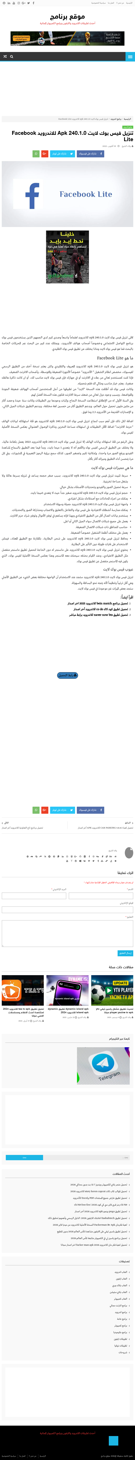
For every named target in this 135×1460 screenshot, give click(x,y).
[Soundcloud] (31, 856)
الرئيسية (129, 3)
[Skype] (36, 856)
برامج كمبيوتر (120, 1325)
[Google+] (75, 856)
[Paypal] (58, 856)
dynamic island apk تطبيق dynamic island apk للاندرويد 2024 (68, 1011)
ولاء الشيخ (126, 146)
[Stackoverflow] (110, 861)
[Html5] (71, 856)
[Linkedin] (62, 856)
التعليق (129, 917)
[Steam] (106, 861)
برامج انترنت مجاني (118, 1305)
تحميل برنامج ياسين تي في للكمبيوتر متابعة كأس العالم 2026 (99, 1238)
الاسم (130, 889)
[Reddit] (49, 856)
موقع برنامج (67, 17)
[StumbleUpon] (102, 861)
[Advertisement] (67, 89)
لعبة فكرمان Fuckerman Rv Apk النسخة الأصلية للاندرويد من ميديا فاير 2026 (90, 1224)
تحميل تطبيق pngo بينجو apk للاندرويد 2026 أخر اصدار (101, 1211)
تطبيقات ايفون (120, 1339)
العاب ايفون (121, 1278)
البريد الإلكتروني (58, 889)
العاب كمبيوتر (120, 1298)
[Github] (80, 856)
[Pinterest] (53, 856)
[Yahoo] (71, 861)
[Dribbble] (93, 856)
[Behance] (110, 856)
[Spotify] (27, 856)
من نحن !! (120, 3)
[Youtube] (67, 861)
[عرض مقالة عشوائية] (5, 56)
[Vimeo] (89, 861)
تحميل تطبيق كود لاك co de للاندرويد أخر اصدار (101, 609)
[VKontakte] (84, 861)
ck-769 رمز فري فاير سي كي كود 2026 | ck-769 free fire (100, 1204)
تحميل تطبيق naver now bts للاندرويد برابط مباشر (98, 615)
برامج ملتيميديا (120, 1332)
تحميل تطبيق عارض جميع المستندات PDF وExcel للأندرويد (100, 1198)
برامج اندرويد (116, 119)
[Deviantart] (102, 856)
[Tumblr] (97, 861)
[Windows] (80, 861)
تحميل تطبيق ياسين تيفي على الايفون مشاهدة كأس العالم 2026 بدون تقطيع (92, 1231)
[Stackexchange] (115, 861)
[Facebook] (89, 856)
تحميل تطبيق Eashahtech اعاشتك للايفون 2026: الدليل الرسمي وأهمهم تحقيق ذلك (87, 1218)
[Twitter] (93, 861)
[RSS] (45, 856)
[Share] (40, 856)
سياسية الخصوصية (98, 3)
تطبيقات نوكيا (120, 1345)
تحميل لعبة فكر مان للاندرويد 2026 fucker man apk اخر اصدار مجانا (94, 1245)
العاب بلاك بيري (119, 1285)
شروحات (123, 1352)
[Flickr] (84, 856)
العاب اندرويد (121, 1272)
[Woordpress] (75, 861)
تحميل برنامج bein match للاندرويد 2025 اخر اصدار (98, 603)
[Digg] (97, 856)
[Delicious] (106, 856)
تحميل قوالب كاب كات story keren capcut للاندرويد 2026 (98, 1191)
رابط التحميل (66, 675)
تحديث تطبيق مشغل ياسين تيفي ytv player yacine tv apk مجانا (114, 1011)
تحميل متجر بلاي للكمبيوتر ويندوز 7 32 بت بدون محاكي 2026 (98, 1184)
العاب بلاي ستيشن (118, 1292)
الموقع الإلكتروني (126, 903)
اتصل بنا (111, 3)
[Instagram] (67, 856)
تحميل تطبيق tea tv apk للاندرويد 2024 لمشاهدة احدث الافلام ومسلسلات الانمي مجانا (23, 1012)
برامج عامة (122, 1319)
